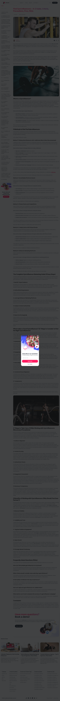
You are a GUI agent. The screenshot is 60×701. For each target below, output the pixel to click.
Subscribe (30, 361)
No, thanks (30, 364)
